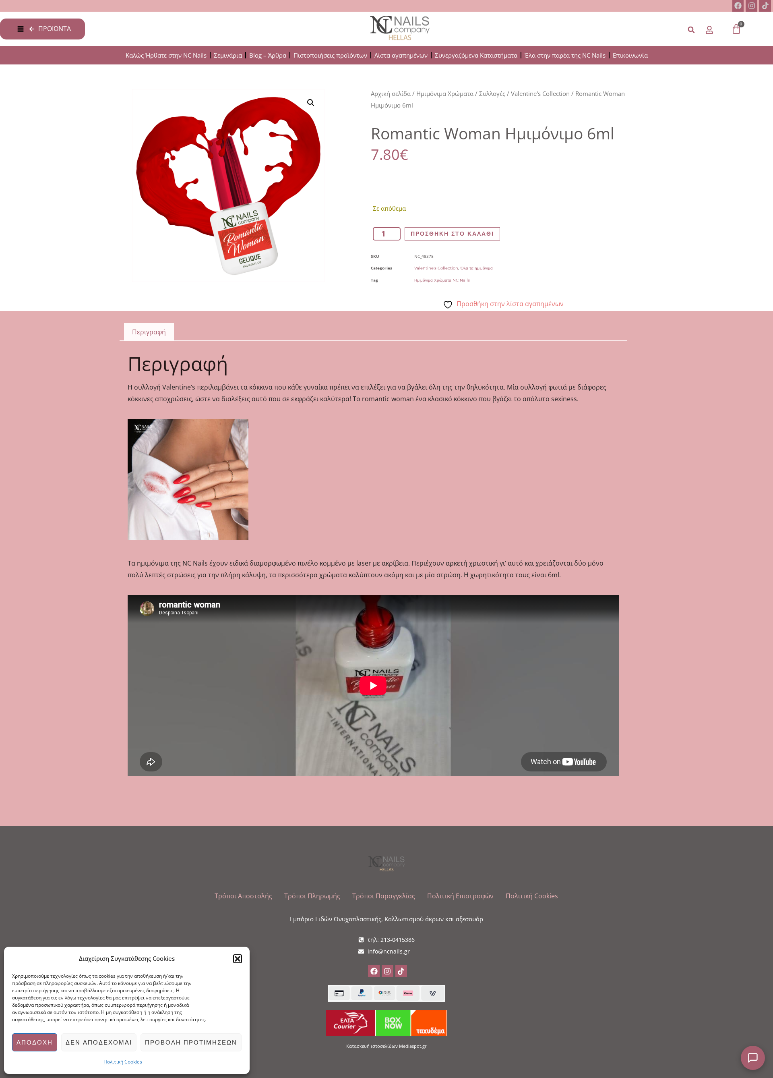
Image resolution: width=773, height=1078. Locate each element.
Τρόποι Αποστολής (243, 895)
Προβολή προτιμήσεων (191, 1042)
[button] (238, 959)
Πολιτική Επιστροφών (460, 895)
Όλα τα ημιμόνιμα (477, 268)
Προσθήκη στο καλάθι (452, 233)
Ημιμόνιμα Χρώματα (444, 93)
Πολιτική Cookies (122, 1061)
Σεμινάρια (228, 55)
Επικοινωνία (630, 55)
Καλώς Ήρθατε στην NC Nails (166, 55)
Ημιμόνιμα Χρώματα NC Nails (442, 280)
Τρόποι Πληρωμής (312, 895)
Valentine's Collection (540, 93)
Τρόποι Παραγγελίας (383, 895)
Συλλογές (492, 93)
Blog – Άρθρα (267, 55)
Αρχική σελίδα (391, 93)
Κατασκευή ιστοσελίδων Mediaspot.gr (386, 1046)
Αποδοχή (35, 1042)
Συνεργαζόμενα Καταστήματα (476, 55)
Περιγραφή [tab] (149, 332)
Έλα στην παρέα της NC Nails (565, 55)
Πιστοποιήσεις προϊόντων (330, 55)
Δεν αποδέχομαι (99, 1042)
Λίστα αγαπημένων (401, 55)
